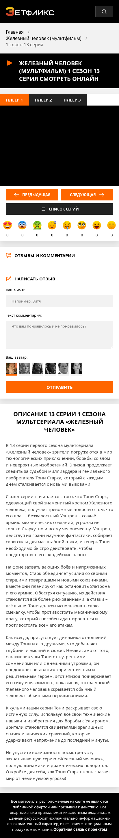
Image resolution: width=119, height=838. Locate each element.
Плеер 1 (14, 100)
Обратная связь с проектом (80, 829)
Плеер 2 (43, 100)
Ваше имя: (15, 289)
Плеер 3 (72, 100)
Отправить (60, 387)
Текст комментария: (24, 315)
